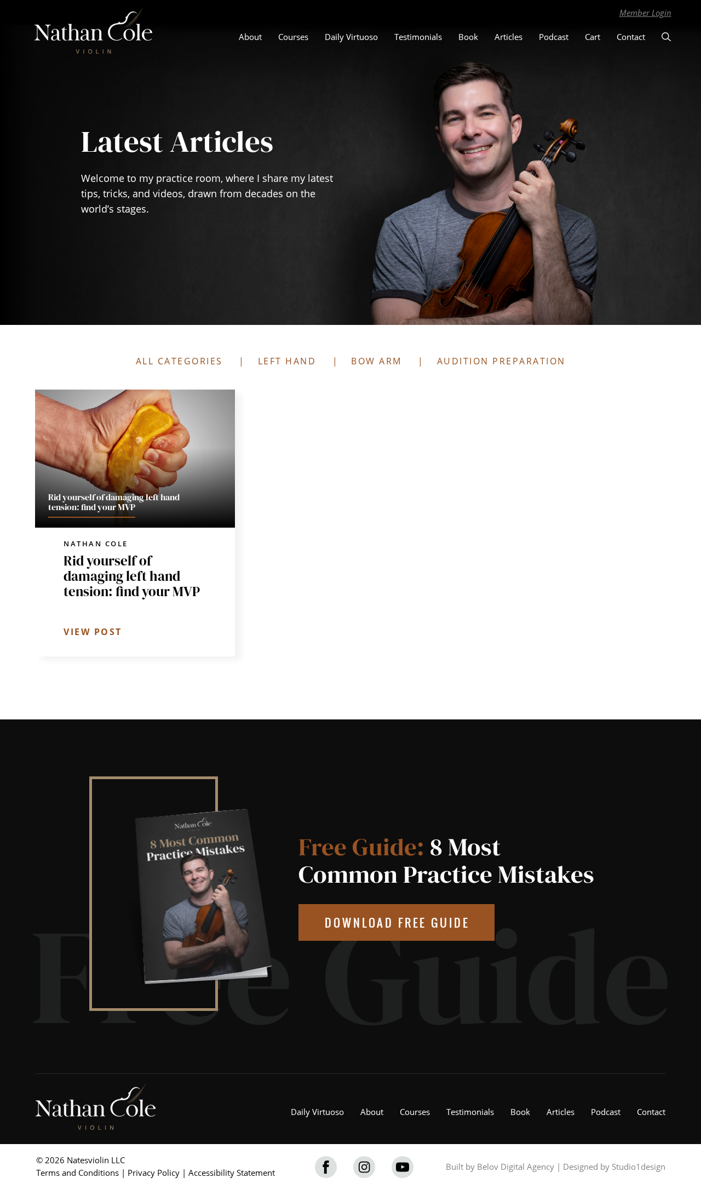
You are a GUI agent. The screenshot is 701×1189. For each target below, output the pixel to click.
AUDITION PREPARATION (501, 361)
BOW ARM (376, 361)
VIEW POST (93, 632)
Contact (631, 36)
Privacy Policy (154, 1172)
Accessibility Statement (231, 1172)
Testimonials (418, 36)
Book (468, 36)
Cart (592, 36)
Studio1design (638, 1166)
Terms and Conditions (77, 1172)
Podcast (553, 36)
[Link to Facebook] (325, 1167)
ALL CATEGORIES (179, 361)
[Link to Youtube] (402, 1167)
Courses (293, 36)
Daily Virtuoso (351, 36)
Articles (508, 36)
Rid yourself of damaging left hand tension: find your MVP (132, 576)
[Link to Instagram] (364, 1167)
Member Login (645, 12)
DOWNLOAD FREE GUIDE (397, 922)
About (250, 36)
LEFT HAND (287, 361)
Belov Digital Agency (515, 1166)
